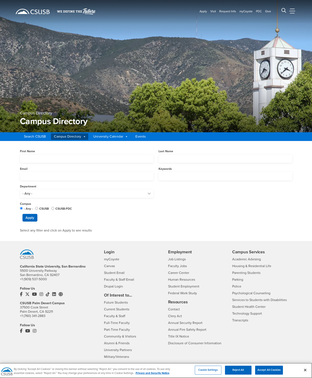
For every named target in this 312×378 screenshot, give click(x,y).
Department (28, 186)
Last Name (166, 151)
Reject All (238, 370)
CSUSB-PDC (63, 209)
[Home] (33, 11)
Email (24, 169)
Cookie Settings (208, 370)
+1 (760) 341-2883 (32, 316)
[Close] (305, 370)
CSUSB (44, 209)
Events (140, 136)
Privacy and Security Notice (152, 373)
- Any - (28, 209)
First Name (27, 151)
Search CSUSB (35, 136)
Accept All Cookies (269, 370)
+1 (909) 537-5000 (33, 279)
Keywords (165, 169)
